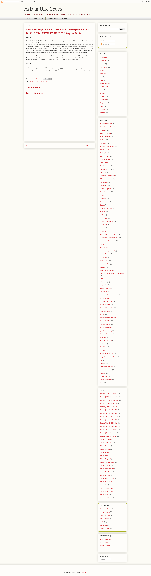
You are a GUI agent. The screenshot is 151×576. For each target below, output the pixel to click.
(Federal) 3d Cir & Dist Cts (37, 82)
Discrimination (104, 202)
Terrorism (103, 363)
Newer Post (29, 146)
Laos (101, 90)
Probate (102, 314)
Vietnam (102, 113)
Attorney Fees (104, 149)
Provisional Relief (105, 327)
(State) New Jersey (106, 472)
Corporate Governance (107, 175)
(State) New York (105, 475)
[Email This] (44, 79)
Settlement (103, 344)
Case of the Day (50, 82)
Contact (64, 18)
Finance (102, 228)
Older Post (89, 146)
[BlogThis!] (46, 79)
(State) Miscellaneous (107, 468)
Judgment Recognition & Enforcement (112, 273)
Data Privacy (104, 182)
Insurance (103, 267)
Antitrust (102, 140)
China (56, 82)
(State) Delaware (105, 446)
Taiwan (102, 106)
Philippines (103, 99)
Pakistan (102, 96)
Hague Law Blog (105, 549)
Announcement (105, 512)
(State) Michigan (105, 465)
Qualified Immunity (106, 331)
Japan (102, 80)
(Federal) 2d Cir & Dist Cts (108, 403)
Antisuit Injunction (105, 136)
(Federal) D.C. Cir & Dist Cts (109, 429)
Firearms (103, 231)
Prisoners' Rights (105, 311)
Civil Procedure (105, 159)
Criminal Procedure (106, 179)
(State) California (105, 439)
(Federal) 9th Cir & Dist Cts (108, 426)
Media (102, 522)
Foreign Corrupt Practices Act (109, 234)
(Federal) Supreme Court (108, 436)
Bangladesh (104, 57)
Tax (101, 360)
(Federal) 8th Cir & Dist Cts (108, 423)
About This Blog (38, 18)
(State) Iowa (104, 455)
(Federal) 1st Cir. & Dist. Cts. (109, 400)
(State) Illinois (104, 452)
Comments (106, 44)
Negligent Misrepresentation (109, 295)
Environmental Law (106, 208)
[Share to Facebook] (49, 79)
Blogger (84, 572)
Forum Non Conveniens (107, 241)
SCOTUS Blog (104, 542)
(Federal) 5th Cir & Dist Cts (108, 413)
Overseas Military (105, 298)
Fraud (102, 244)
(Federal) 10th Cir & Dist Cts (109, 393)
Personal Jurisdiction (106, 308)
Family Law (103, 218)
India (101, 70)
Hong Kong (103, 67)
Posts (104, 41)
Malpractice (103, 285)
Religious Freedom (106, 334)
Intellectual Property (106, 270)
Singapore (103, 103)
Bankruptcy (103, 153)
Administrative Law (106, 123)
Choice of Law (104, 156)
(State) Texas (104, 495)
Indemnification (105, 264)
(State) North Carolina (107, 478)
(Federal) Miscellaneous (108, 433)
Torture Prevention (106, 370)
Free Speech (104, 247)
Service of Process (106, 340)
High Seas (103, 257)
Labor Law (103, 282)
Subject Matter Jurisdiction (108, 357)
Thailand (102, 109)
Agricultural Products (106, 127)
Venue (102, 383)
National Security (105, 288)
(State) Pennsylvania (106, 488)
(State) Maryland (105, 459)
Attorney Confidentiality (107, 146)
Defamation (103, 185)
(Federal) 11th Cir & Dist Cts (109, 397)
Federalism (103, 224)
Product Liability (105, 321)
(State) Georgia (105, 449)
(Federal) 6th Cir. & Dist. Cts (109, 416)
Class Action (104, 162)
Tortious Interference (106, 366)
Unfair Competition (106, 379)
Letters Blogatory (105, 539)
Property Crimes (105, 324)
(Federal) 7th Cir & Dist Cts (108, 420)
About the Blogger (53, 18)
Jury (101, 278)
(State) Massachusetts (107, 462)
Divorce (102, 205)
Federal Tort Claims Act (107, 221)
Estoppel (102, 211)
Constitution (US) (105, 169)
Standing (103, 350)
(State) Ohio (104, 485)
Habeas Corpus (105, 254)
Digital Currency (105, 192)
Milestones (103, 525)
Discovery (103, 198)
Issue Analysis (104, 518)
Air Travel (103, 130)
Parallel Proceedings (106, 301)
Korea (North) (104, 83)
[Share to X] (48, 79)
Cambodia (103, 60)
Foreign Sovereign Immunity (109, 237)
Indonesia (103, 73)
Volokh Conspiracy (106, 545)
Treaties (102, 373)
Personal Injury (105, 304)
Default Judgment (105, 189)
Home (28, 18)
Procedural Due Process (108, 317)
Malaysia (103, 93)
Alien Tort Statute (105, 133)
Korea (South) (104, 86)
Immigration (62, 82)
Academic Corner (105, 509)
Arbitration (103, 143)
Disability (103, 195)
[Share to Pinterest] (51, 79)
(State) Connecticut (106, 442)
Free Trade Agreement (107, 251)
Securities (103, 337)
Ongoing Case (104, 528)
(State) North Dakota (106, 481)
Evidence (103, 215)
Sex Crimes (103, 347)
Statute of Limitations (107, 353)
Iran (101, 77)
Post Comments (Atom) (63, 151)
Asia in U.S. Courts (43, 8)
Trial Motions (104, 376)
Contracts (103, 172)
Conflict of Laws (105, 166)
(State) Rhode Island (106, 491)
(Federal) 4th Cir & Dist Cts (108, 410)
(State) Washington (106, 498)
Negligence (103, 291)
